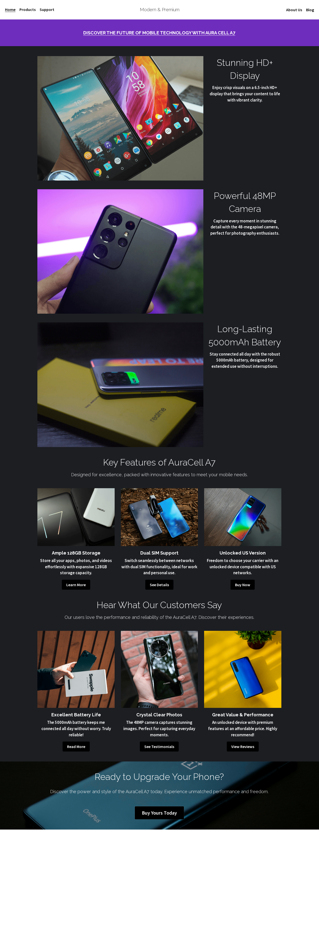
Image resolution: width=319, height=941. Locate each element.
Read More (76, 746)
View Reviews (242, 746)
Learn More (76, 584)
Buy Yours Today (159, 813)
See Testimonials (159, 746)
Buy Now (242, 584)
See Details (159, 584)
